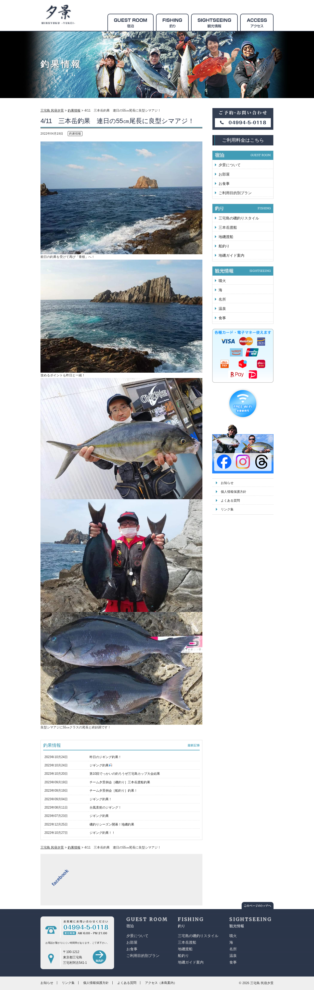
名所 (222, 299)
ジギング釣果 (99, 765)
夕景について (230, 165)
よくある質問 (230, 500)
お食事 (224, 183)
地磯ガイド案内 (231, 255)
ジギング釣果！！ (102, 833)
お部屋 (224, 174)
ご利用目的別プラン (235, 193)
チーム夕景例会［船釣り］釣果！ (113, 790)
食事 (222, 318)
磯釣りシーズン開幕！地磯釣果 (112, 824)
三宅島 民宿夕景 (262, 983)
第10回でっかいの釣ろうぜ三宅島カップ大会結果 (125, 773)
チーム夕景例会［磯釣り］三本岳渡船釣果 (120, 782)
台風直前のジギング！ (105, 807)
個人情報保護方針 (233, 492)
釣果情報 (75, 133)
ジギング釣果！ (101, 799)
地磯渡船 (226, 237)
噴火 (222, 281)
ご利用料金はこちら (243, 140)
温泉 (222, 308)
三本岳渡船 (228, 227)
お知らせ (227, 483)
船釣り (224, 246)
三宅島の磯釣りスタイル (239, 218)
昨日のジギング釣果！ (105, 757)
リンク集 (227, 509)
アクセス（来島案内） (161, 983)
